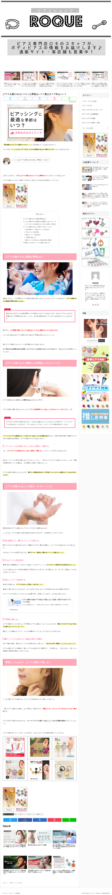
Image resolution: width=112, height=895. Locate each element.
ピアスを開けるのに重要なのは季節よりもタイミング (40, 221)
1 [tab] (56, 89)
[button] (107, 128)
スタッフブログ (87, 105)
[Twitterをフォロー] (95, 305)
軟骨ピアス (40, 814)
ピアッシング (24, 814)
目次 (37, 214)
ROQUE (95, 283)
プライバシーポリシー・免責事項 (11, 893)
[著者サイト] (93, 305)
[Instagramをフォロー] (98, 305)
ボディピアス (32, 814)
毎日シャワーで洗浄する (33, 234)
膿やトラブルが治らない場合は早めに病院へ (39, 240)
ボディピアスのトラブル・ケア (92, 110)
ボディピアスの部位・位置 (91, 123)
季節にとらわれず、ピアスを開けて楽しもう (37, 242)
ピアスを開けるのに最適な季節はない (35, 218)
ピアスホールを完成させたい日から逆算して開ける (41, 224)
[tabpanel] (12, 79)
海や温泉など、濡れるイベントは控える (38, 229)
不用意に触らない (31, 237)
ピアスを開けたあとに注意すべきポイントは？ (38, 227)
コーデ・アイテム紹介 (89, 101)
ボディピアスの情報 (8, 814)
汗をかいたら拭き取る (32, 232)
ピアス (17, 814)
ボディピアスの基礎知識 (90, 114)
